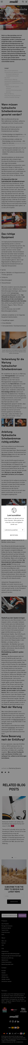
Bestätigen (14, 535)
